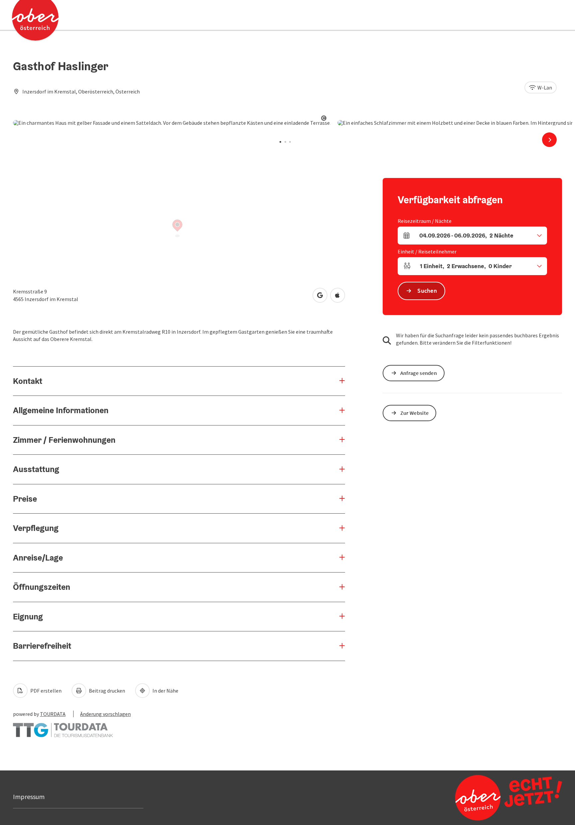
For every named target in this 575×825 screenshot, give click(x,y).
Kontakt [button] (27, 381)
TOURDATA (53, 714)
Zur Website (414, 413)
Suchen (427, 290)
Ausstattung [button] (36, 469)
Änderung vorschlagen (105, 714)
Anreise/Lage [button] (38, 557)
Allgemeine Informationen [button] (60, 410)
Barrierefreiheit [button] (42, 645)
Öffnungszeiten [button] (41, 586)
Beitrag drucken (106, 690)
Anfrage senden (418, 373)
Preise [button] (25, 498)
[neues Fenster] (63, 726)
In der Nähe (164, 690)
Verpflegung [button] (36, 528)
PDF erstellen (45, 690)
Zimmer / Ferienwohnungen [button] (64, 439)
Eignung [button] (28, 616)
